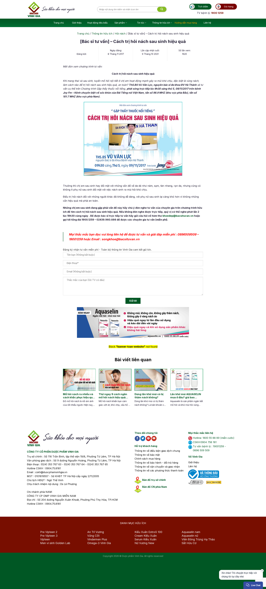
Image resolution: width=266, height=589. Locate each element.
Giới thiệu (77, 22)
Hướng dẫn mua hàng (186, 22)
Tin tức (140, 22)
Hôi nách (120, 33)
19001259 (76, 239)
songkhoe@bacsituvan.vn (120, 239)
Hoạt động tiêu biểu (97, 22)
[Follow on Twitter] (142, 438)
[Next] (198, 390)
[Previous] (65, 390)
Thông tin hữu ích (161, 22)
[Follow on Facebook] (137, 438)
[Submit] (161, 9)
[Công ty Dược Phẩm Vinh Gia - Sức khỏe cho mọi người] (62, 9)
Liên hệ (207, 22)
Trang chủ (58, 22)
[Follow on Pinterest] (148, 438)
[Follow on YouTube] (154, 438)
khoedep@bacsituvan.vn (178, 215)
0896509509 (186, 234)
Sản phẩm (120, 22)
